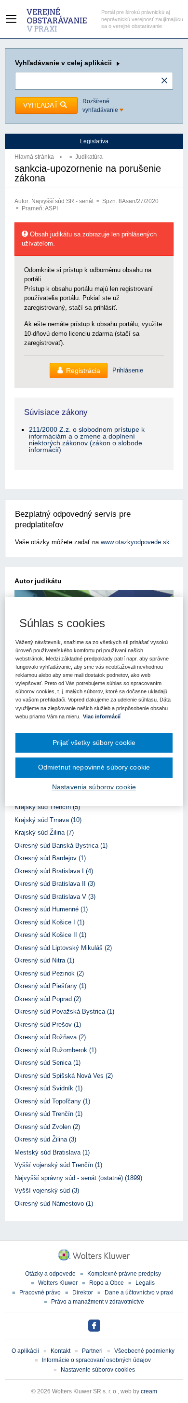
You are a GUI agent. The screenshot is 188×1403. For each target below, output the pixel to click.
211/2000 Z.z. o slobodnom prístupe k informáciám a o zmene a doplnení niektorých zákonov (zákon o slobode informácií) (87, 440)
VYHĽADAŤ (41, 105)
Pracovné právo (40, 1292)
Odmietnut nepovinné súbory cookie (94, 767)
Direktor (82, 1292)
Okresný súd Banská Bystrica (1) (60, 845)
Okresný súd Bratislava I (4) (53, 871)
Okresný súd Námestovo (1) (53, 1203)
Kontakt (60, 1351)
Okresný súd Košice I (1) (49, 922)
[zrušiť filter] (164, 81)
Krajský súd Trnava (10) (47, 820)
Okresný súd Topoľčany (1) (52, 1101)
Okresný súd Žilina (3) (45, 1139)
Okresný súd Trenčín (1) (48, 1113)
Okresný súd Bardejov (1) (50, 858)
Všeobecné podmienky (144, 1351)
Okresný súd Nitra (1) (44, 960)
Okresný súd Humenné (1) (51, 909)
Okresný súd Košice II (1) (50, 934)
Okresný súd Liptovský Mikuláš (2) (63, 947)
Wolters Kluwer (58, 1282)
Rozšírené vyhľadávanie (101, 105)
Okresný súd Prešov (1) (47, 1024)
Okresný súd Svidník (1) (48, 1088)
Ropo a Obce (106, 1282)
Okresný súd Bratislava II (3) (54, 883)
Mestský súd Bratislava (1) (52, 1152)
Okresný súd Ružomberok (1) (55, 1050)
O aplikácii (25, 1351)
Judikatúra (89, 156)
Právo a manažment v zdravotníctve (97, 1301)
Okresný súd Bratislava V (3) (54, 896)
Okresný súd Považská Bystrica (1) (64, 1011)
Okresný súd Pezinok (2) (49, 973)
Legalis (145, 1282)
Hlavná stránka (34, 156)
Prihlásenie (127, 370)
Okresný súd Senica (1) (47, 1062)
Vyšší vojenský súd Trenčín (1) (58, 1165)
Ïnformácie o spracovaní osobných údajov (96, 1360)
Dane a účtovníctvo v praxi (139, 1292)
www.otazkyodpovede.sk (135, 542)
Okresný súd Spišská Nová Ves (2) (63, 1075)
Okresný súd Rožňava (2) (50, 1037)
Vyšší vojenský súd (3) (46, 1190)
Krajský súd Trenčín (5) (47, 807)
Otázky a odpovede (50, 1273)
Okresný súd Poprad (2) (47, 999)
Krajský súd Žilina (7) (44, 832)
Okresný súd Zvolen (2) (47, 1126)
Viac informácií (102, 716)
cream (149, 1391)
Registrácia (83, 370)
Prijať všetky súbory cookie (94, 742)
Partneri (92, 1351)
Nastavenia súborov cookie (94, 787)
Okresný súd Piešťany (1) (50, 986)
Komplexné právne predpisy (124, 1273)
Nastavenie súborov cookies (98, 1369)
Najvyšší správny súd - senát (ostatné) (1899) (78, 1178)
